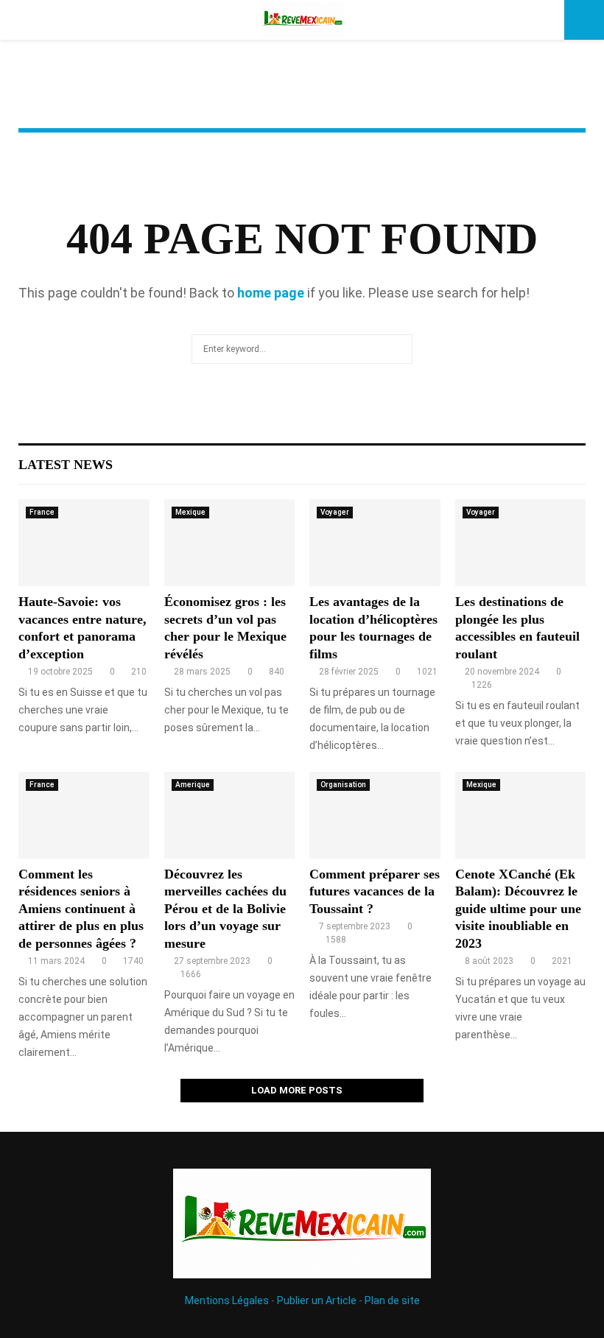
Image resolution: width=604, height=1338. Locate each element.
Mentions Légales (227, 1300)
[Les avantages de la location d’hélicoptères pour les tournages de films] (374, 542)
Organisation (343, 785)
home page (270, 292)
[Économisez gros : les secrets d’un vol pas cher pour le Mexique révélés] (229, 542)
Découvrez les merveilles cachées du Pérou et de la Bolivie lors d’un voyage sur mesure (225, 909)
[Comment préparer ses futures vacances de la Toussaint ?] (374, 815)
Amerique (192, 785)
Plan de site (392, 1300)
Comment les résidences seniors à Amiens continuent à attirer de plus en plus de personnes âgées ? (81, 909)
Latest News (65, 464)
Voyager (334, 512)
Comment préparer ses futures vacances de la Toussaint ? (374, 891)
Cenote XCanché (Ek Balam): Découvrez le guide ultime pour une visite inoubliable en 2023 (518, 909)
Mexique (190, 512)
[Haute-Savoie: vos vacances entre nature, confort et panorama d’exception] (84, 542)
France (42, 512)
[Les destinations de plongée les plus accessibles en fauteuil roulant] (520, 542)
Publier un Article (317, 1300)
